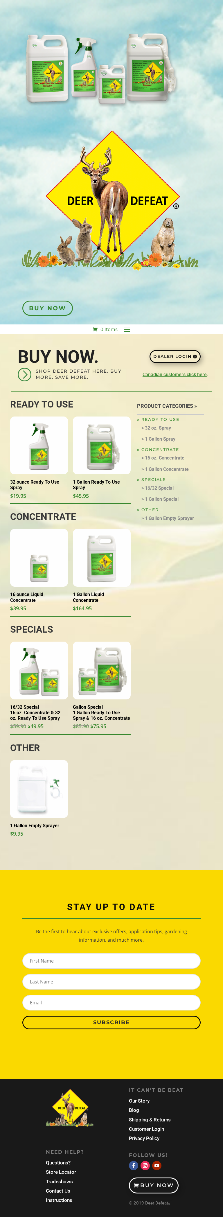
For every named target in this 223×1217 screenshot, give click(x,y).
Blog (134, 1110)
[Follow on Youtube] (156, 1165)
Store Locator (61, 1172)
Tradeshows (59, 1181)
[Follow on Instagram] (145, 1165)
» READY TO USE (158, 419)
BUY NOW (47, 308)
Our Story (139, 1101)
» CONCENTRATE (158, 449)
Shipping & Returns (150, 1120)
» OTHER (148, 509)
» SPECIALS (151, 479)
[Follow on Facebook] (133, 1165)
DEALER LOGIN (172, 356)
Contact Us (58, 1191)
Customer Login (146, 1129)
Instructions (59, 1200)
